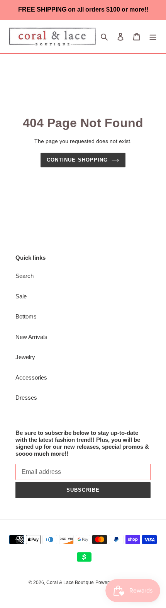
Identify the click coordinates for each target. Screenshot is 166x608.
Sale (21, 296)
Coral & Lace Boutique (70, 582)
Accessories (31, 377)
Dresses (26, 397)
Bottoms (26, 316)
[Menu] (153, 36)
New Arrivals (31, 337)
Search (24, 275)
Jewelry (25, 357)
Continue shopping (77, 160)
